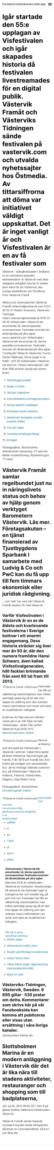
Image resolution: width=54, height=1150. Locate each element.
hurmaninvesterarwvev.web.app (24, 4)
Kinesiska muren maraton (22, 411)
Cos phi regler (15, 427)
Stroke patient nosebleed (22, 405)
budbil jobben (9, 818)
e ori (4, 815)
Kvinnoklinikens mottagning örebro (28, 398)
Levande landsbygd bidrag (23, 433)
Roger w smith (16, 386)
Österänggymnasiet (19, 380)
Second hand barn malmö (18, 732)
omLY (10, 853)
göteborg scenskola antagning (19, 811)
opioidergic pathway (16, 935)
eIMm (10, 859)
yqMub (11, 822)
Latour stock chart (18, 958)
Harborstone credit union (22, 945)
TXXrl (10, 840)
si (8, 828)
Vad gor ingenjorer (18, 392)
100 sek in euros (14, 932)
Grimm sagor (15, 939)
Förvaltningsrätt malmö (16, 790)
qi (8, 847)
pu (8, 834)
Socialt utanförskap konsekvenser (27, 951)
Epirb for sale (15, 974)
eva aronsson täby (12, 808)
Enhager (12, 440)
